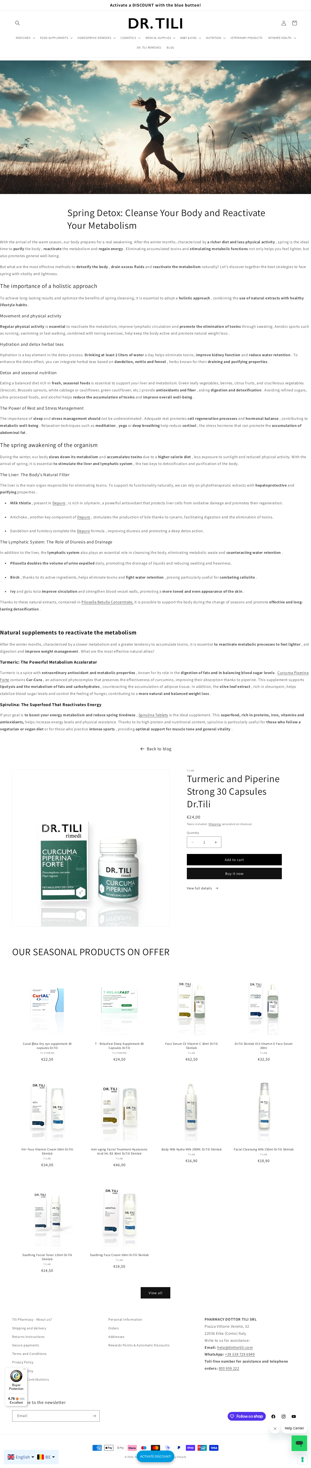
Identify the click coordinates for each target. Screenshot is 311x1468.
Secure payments (25, 1345)
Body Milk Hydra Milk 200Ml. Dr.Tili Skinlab (192, 1149)
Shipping (214, 824)
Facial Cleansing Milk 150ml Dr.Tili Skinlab (264, 1149)
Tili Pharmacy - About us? (32, 1319)
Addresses (116, 1336)
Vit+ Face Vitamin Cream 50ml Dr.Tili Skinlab (47, 1151)
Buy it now (234, 873)
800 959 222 (229, 1368)
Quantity (193, 833)
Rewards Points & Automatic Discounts (139, 1345)
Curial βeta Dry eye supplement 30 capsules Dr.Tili (47, 1046)
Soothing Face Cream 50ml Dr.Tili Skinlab (119, 1255)
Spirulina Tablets (153, 714)
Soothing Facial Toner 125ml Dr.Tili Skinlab (47, 1257)
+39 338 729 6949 (240, 1354)
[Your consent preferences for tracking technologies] (302, 1459)
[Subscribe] (94, 1416)
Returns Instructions (28, 1336)
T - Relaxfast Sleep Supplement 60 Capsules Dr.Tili (119, 1046)
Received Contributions (30, 1379)
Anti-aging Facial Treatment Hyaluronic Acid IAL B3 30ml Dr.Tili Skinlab (119, 1151)
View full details (200, 888)
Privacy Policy (22, 1362)
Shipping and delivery (29, 1328)
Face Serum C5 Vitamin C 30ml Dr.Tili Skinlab (191, 1046)
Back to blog (159, 748)
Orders (113, 1328)
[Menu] (24, 1370)
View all (156, 1293)
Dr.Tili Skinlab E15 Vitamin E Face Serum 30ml (264, 1046)
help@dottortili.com (235, 1347)
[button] (17, 23)
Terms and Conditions (29, 1353)
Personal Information (125, 1319)
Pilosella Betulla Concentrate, (107, 602)
